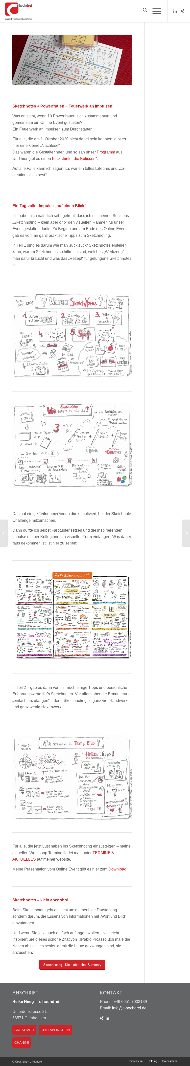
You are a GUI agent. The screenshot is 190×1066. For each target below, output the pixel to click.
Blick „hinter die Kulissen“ (74, 158)
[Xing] (102, 1018)
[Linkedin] (107, 1018)
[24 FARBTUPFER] (186, 533)
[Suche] (142, 11)
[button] (11, 1055)
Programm (106, 152)
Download (117, 869)
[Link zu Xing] (182, 11)
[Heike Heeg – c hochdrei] (18, 11)
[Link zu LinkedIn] (175, 11)
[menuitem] (142, 11)
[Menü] (154, 11)
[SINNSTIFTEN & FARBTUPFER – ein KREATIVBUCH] (4, 533)
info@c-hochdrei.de (128, 1008)
